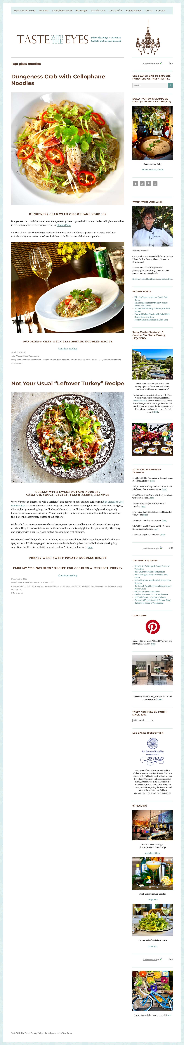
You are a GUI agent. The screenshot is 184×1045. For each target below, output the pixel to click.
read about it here (152, 853)
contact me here (165, 279)
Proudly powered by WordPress (58, 1033)
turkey (119, 586)
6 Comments (16, 593)
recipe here (152, 900)
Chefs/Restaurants (62, 10)
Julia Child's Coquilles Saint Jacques (150, 572)
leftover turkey (77, 586)
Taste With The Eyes (20, 1033)
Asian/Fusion (98, 10)
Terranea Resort (140, 401)
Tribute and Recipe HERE (152, 170)
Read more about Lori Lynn (144, 279)
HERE (155, 412)
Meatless (44, 10)
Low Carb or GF (46, 583)
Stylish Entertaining (24, 10)
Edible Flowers (134, 10)
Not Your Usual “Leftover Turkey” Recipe (67, 383)
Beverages (81, 10)
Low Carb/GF (115, 10)
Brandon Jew (17, 586)
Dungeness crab (49, 360)
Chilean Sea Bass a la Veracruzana (149, 603)
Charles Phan (64, 225)
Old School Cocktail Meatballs (147, 592)
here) (164, 489)
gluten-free (65, 586)
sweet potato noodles (93, 586)
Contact (160, 10)
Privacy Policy (37, 1033)
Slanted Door (96, 360)
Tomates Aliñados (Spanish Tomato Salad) (153, 600)
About (149, 10)
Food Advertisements (150, 63)
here (90, 547)
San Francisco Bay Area (80, 360)
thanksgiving (110, 586)
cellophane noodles (20, 360)
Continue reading (67, 348)
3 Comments (16, 363)
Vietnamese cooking (112, 360)
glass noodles (63, 360)
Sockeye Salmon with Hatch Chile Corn (151, 320)
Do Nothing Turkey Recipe (35, 586)
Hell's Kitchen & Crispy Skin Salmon (150, 597)
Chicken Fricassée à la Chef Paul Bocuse (151, 594)
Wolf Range (16, 589)
